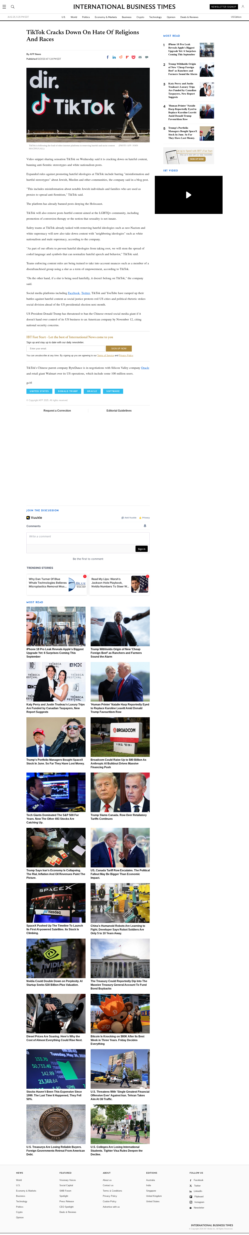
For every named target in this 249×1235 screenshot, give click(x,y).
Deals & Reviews (189, 17)
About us (107, 1180)
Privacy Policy (126, 355)
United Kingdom (154, 1196)
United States (153, 1201)
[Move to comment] (147, 57)
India (148, 1185)
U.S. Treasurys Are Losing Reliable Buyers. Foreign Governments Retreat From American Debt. (55, 1151)
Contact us (108, 1185)
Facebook (74, 293)
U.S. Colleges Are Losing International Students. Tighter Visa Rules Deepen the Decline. (117, 1151)
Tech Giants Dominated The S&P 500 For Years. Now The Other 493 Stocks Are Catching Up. (52, 819)
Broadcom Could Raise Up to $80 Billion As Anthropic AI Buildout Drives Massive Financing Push (118, 763)
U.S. (64, 17)
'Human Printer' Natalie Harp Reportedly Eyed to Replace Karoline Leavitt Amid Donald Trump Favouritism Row (120, 708)
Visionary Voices (67, 1180)
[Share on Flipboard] (127, 57)
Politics (86, 17)
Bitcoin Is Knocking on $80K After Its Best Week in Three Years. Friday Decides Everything (117, 1040)
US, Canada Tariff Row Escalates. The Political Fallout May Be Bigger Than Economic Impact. (120, 874)
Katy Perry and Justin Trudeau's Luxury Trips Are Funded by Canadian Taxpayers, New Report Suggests (55, 708)
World (74, 17)
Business (126, 17)
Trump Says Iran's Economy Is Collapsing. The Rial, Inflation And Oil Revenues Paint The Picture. (55, 874)
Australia (150, 1180)
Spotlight (63, 1196)
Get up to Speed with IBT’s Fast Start (194, 151)
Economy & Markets (106, 17)
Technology (155, 17)
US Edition (236, 17)
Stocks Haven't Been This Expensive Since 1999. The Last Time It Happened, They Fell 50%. (54, 1095)
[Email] (140, 57)
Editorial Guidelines (119, 410)
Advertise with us (111, 1207)
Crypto (140, 17)
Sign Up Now (197, 159)
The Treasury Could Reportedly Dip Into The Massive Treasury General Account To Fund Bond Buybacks (119, 985)
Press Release (66, 1201)
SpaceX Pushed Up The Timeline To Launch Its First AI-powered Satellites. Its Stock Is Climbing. (54, 929)
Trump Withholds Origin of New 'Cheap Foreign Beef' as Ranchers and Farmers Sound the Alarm (116, 653)
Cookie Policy (109, 1201)
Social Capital (66, 1185)
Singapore (151, 1191)
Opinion (171, 17)
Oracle (145, 368)
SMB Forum (65, 1191)
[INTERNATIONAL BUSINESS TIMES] (124, 7)
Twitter (85, 293)
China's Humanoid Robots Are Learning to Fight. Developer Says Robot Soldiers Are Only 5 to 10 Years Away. (118, 929)
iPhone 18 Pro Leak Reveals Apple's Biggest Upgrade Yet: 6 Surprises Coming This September (55, 653)
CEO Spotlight (66, 1207)
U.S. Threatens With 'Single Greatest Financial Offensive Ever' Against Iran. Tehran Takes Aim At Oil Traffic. (120, 1095)
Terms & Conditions (112, 1191)
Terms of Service (105, 355)
